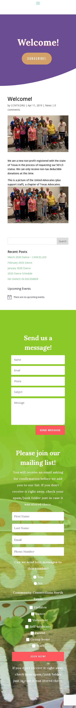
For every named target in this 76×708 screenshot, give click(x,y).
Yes (40, 577)
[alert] (38, 297)
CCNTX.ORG (18, 105)
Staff (40, 646)
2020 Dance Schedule (20, 273)
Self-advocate (40, 626)
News (48, 105)
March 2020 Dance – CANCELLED (27, 257)
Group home (40, 639)
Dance (40, 614)
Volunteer (40, 620)
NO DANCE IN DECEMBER (23, 279)
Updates (40, 607)
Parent (40, 633)
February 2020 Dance (20, 262)
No (40, 583)
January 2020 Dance (19, 268)
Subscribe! (36, 58)
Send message (50, 430)
